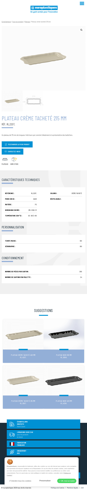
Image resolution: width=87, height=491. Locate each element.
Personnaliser (45, 481)
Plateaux (27, 22)
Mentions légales (73, 488)
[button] (81, 30)
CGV (82, 488)
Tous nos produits (17, 22)
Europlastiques (6, 22)
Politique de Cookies (58, 488)
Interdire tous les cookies (21, 481)
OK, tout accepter (67, 481)
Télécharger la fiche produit (19, 144)
